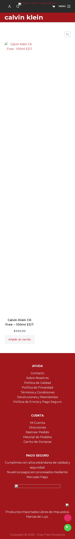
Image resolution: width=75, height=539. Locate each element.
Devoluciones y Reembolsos (37, 397)
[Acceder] (9, 6)
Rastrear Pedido (37, 432)
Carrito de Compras (37, 441)
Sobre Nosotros (37, 378)
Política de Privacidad (37, 387)
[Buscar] (17, 6)
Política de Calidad (37, 383)
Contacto (37, 373)
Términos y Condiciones (37, 392)
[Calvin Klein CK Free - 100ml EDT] (20, 177)
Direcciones (37, 427)
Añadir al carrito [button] (19, 339)
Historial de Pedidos (37, 437)
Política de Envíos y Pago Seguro (37, 402)
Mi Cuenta (37, 423)
